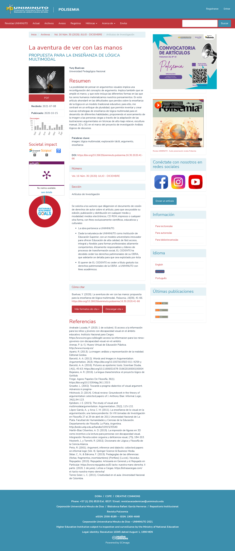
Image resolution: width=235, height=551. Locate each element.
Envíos (123, 23)
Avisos (62, 23)
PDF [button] (46, 98)
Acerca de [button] (108, 23)
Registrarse (212, 8)
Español (159, 271)
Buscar (224, 23)
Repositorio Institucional (164, 506)
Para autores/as (163, 233)
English (159, 264)
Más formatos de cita (86, 309)
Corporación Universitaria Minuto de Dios (80, 506)
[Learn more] (43, 277)
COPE (108, 496)
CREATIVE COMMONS (127, 496)
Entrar (227, 8)
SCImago (125, 542)
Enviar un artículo (165, 201)
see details (46, 192)
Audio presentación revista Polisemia (182, 151)
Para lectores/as (164, 226)
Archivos (49, 23)
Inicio (34, 34)
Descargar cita (114, 309)
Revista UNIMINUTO (160, 151)
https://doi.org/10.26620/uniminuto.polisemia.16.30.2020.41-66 (106, 301)
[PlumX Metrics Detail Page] (46, 174)
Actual (36, 23)
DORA (98, 496)
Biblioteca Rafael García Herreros (126, 506)
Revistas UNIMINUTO (16, 23)
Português (161, 278)
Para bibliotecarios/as (166, 239)
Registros (75, 23)
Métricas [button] (91, 23)
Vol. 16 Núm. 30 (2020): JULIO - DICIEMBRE (78, 34)
